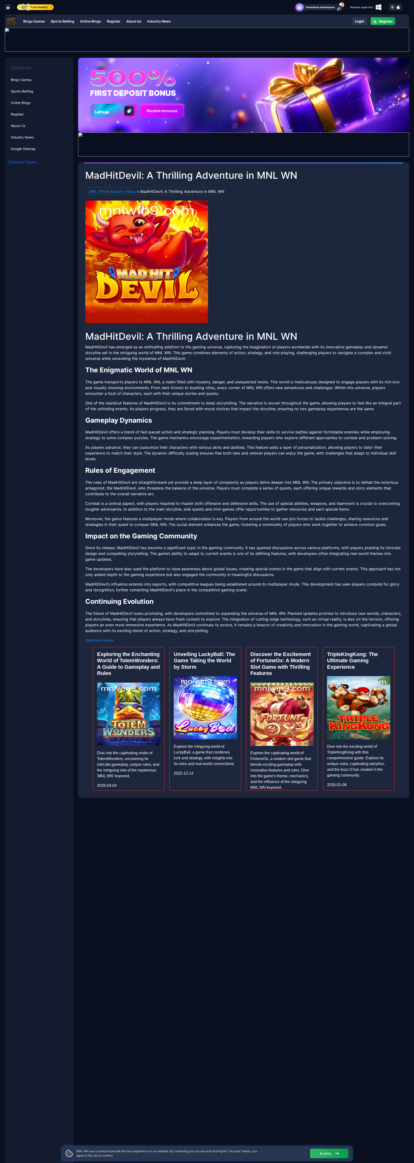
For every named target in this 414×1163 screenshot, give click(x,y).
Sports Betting (62, 21)
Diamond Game (22, 162)
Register (114, 21)
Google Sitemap (23, 149)
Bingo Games (34, 21)
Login (359, 21)
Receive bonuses (162, 110)
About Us (133, 21)
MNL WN (97, 191)
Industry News (159, 21)
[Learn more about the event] (207, 39)
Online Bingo (90, 21)
